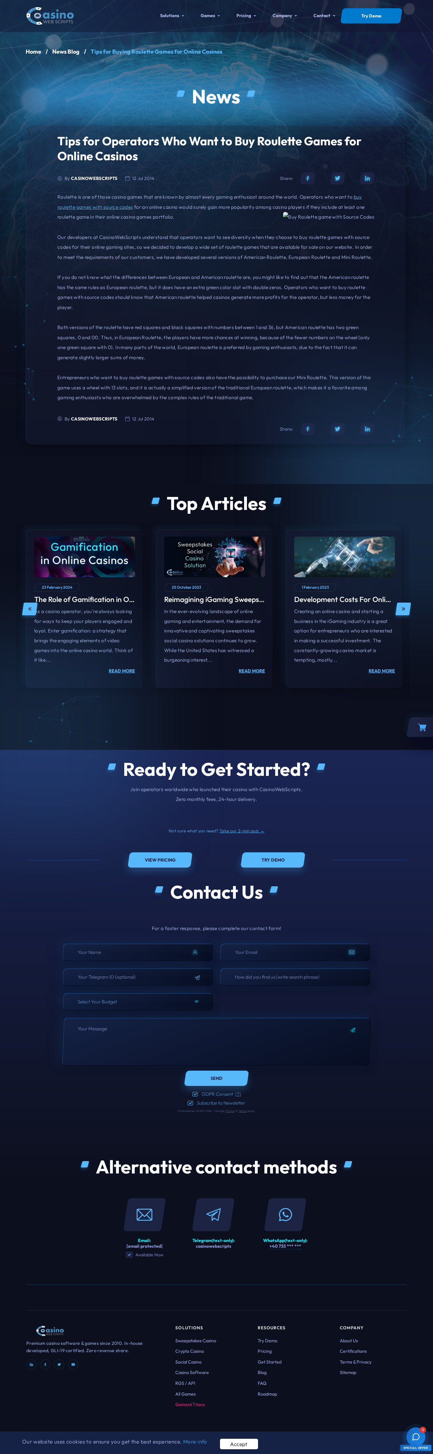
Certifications (353, 1351)
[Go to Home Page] (50, 15)
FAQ (262, 1383)
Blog (262, 1372)
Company (282, 15)
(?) (238, 1094)
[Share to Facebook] (308, 178)
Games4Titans (190, 1404)
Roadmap (267, 1394)
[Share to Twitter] (338, 178)
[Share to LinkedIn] (367, 178)
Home (33, 51)
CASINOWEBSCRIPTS (94, 178)
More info (195, 1441)
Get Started (269, 1362)
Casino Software (192, 1372)
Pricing (243, 15)
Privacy (231, 1111)
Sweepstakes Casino (195, 1341)
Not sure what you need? (216, 831)
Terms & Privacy (356, 1362)
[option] (85, 609)
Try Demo (267, 1341)
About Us (349, 1341)
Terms (243, 1111)
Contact (321, 15)
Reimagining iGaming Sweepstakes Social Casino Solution (256, 599)
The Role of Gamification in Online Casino (101, 599)
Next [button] (403, 609)
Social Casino (188, 1362)
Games (208, 15)
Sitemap (348, 1372)
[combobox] (138, 1001)
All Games (185, 1394)
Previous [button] (30, 609)
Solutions (169, 15)
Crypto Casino (189, 1351)
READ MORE (122, 671)
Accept (239, 1444)
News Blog (66, 51)
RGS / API (185, 1383)
